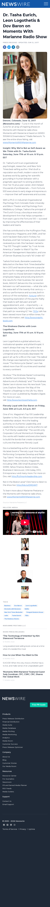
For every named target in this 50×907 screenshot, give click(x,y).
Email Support (8, 804)
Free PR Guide (39, 705)
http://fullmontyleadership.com (27, 476)
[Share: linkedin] (13, 47)
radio (6, 615)
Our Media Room (9, 766)
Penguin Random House (34, 612)
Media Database (9, 728)
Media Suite (7, 725)
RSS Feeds (7, 788)
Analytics (6, 738)
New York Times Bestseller (13, 612)
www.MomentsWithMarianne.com (19, 142)
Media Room (7, 741)
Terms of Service (9, 829)
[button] (46, 3)
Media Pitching (8, 731)
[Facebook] (4, 825)
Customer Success (10, 744)
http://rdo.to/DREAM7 (27, 485)
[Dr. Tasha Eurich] (25, 118)
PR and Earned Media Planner (14, 785)
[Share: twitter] (9, 47)
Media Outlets (8, 792)
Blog (4, 760)
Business (7, 605)
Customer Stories (9, 763)
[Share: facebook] (4, 47)
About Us (6, 757)
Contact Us (6, 801)
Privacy (23, 829)
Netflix (27, 609)
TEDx (35, 311)
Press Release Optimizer (12, 747)
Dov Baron (18, 605)
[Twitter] (7, 825)
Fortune (32, 296)
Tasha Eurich (16, 615)
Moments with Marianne (12, 609)
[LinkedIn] (11, 825)
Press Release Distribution (13, 719)
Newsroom (7, 782)
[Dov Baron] (25, 576)
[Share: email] (17, 47)
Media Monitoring (9, 734)
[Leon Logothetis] (25, 560)
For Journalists (8, 779)
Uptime (31, 829)
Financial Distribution (10, 722)
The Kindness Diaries (11, 619)
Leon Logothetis (31, 605)
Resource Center (9, 776)
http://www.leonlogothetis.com (22, 400)
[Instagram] (14, 825)
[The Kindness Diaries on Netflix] (25, 592)
